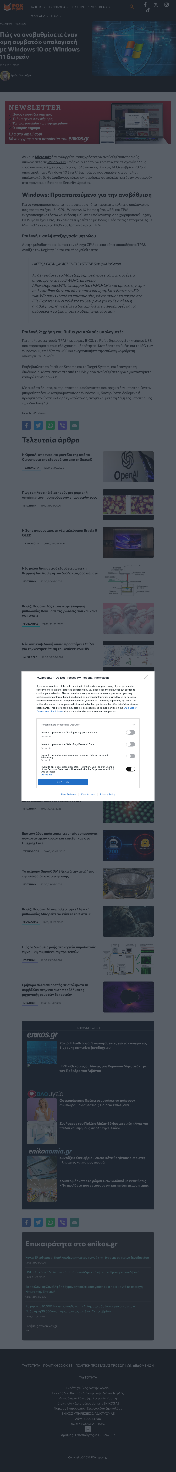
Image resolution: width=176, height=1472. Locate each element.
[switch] (130, 732)
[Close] (147, 678)
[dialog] (88, 736)
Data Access (88, 794)
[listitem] (88, 725)
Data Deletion (68, 794)
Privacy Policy (107, 794)
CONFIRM (63, 782)
